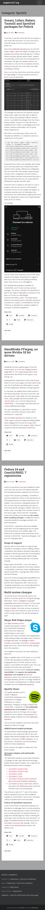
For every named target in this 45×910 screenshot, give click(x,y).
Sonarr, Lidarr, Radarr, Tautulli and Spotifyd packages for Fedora (19, 23)
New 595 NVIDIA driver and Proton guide (24, 895)
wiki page (18, 808)
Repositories (14, 887)
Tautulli (24, 51)
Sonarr (6, 51)
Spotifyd (28, 164)
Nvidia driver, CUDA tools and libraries (23, 879)
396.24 (33, 380)
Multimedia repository (26, 684)
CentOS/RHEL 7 (9, 403)
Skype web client (12, 641)
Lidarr (17, 51)
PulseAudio (22, 293)
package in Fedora (28, 641)
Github (28, 508)
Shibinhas (5, 895)
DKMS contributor (27, 739)
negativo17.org (11, 2)
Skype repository (13, 623)
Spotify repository (16, 418)
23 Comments (21, 482)
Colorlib (21, 908)
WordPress (35, 908)
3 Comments (21, 361)
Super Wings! (11, 75)
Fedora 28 (29, 401)
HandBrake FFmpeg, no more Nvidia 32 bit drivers (21, 352)
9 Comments (20, 33)
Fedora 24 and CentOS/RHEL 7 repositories (15, 472)
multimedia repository (19, 49)
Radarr (12, 51)
